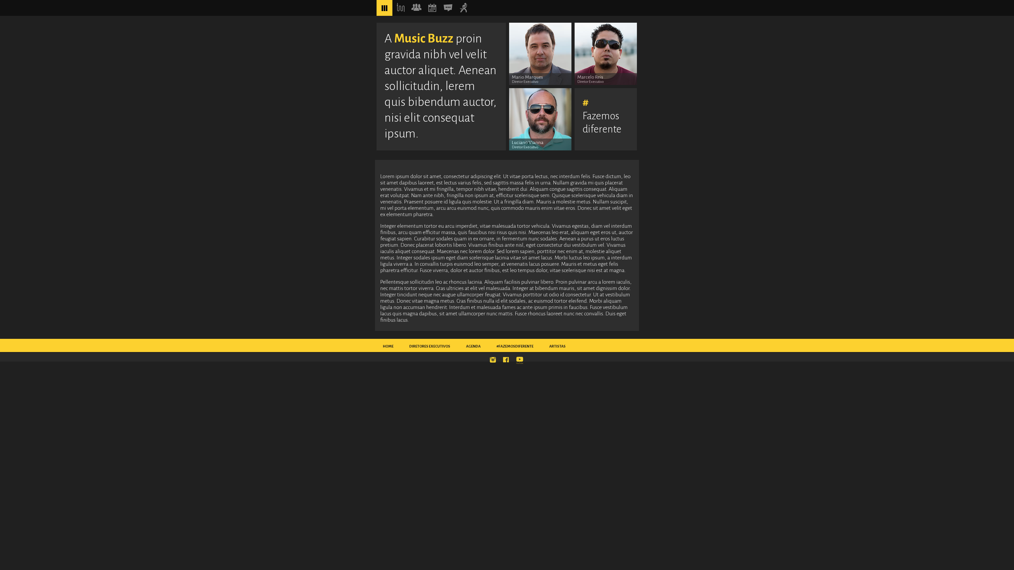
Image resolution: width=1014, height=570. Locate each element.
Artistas (557, 346)
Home (388, 346)
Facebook (507, 361)
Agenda (473, 346)
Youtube (520, 361)
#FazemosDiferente (514, 346)
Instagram (494, 361)
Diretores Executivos (429, 346)
